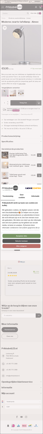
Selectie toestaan (21, 241)
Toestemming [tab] (8, 196)
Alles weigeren (21, 246)
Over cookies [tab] (22, 196)
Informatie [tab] (35, 196)
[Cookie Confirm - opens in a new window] (33, 188)
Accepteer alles (21, 236)
